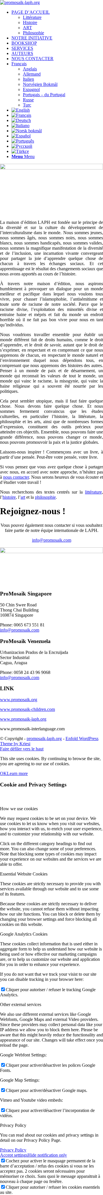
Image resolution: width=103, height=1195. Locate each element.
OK (3, 773)
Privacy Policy (13, 1149)
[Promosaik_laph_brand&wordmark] (20, 2)
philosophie (45, 497)
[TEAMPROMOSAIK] (51, 551)
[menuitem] (57, 23)
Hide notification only (47, 1155)
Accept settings (13, 1155)
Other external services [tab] (20, 1004)
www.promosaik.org (18, 699)
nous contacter (16, 477)
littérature (93, 492)
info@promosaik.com (51, 540)
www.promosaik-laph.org (23, 719)
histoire (9, 497)
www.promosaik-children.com (27, 709)
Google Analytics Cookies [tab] (23, 934)
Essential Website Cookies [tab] (23, 873)
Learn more (17, 773)
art (23, 497)
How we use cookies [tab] (19, 808)
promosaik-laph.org (44, 738)
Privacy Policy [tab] (13, 1125)
